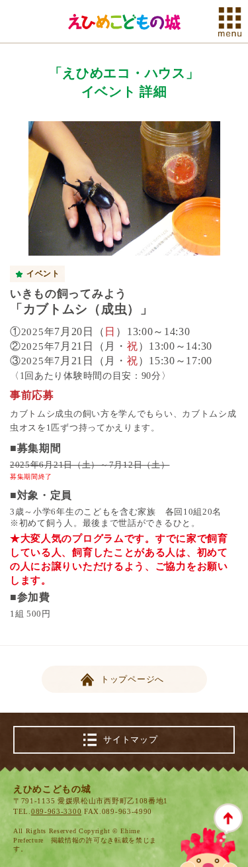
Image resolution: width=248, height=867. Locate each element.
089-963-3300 (56, 811)
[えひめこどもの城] (124, 21)
